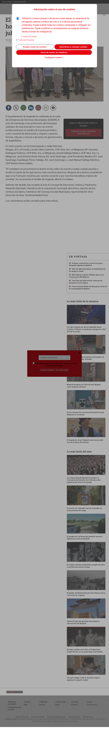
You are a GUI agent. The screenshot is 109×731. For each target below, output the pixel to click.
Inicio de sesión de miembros (54, 52)
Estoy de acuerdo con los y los (55, 364)
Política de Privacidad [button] (26, 40)
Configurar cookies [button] (54, 57)
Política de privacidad (54, 366)
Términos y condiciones (64, 363)
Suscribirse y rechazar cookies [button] (73, 47)
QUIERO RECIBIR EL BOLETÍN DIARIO (54, 370)
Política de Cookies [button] (30, 37)
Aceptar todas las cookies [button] (35, 47)
